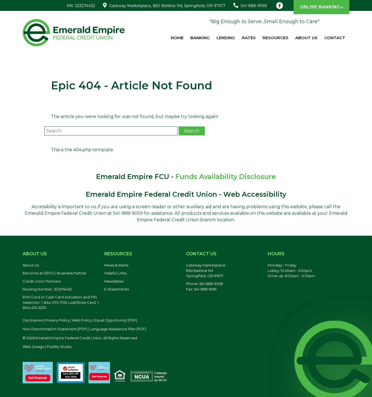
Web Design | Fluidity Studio (47, 346)
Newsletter (114, 281)
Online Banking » (321, 7)
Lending (226, 37)
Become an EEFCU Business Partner (55, 273)
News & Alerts (116, 265)
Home (177, 37)
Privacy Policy (57, 320)
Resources (275, 37)
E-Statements (116, 289)
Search (191, 131)
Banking (200, 37)
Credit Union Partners (42, 281)
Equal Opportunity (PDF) (115, 320)
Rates (249, 37)
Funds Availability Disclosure (225, 176)
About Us (306, 37)
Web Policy (82, 320)
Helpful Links (115, 273)
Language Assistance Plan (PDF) (118, 329)
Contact (334, 37)
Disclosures (33, 320)
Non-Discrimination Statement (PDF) (55, 329)
